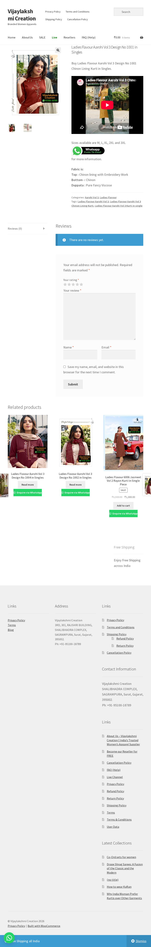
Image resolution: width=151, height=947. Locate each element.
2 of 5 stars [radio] (69, 284)
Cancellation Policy (77, 19)
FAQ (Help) (88, 37)
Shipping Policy (53, 19)
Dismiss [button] (141, 941)
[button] (58, 50)
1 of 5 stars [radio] (65, 284)
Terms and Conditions (77, 11)
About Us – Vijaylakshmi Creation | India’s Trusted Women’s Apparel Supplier (123, 740)
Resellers (69, 37)
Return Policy (125, 645)
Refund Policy (125, 638)
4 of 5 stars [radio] (77, 284)
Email (106, 347)
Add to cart (123, 505)
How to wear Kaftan (119, 886)
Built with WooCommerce (44, 926)
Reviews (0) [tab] (15, 228)
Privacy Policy (53, 11)
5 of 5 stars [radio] (81, 284)
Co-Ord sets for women (121, 857)
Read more (28, 484)
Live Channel (115, 777)
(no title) (112, 879)
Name (68, 347)
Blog (11, 630)
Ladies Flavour (108, 197)
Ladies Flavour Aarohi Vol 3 (93, 201)
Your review (72, 290)
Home (11, 37)
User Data (113, 827)
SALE (42, 37)
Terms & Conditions (119, 819)
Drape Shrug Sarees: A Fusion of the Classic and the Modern (125, 868)
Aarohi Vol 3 (92, 197)
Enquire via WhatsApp (29, 492)
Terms (12, 625)
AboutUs (27, 37)
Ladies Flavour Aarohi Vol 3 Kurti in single (118, 205)
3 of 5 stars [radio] (73, 284)
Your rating (71, 280)
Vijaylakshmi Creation (22, 15)
